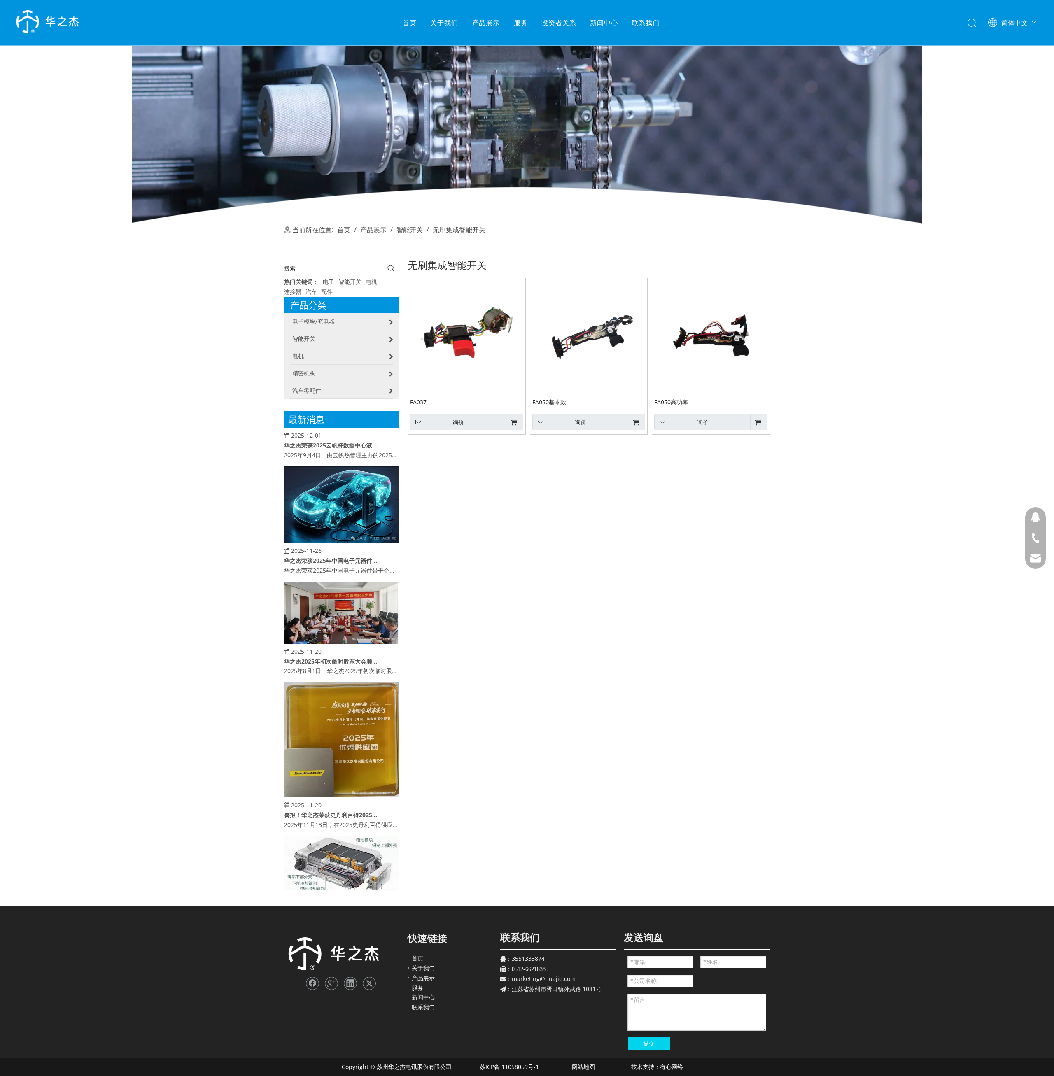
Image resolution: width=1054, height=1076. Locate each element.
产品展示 (486, 22)
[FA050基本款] (589, 336)
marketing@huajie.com (544, 979)
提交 (649, 1043)
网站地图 (582, 1067)
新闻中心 (604, 22)
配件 (327, 292)
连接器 (292, 292)
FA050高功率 (671, 401)
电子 (328, 282)
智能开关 (349, 282)
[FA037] (466, 336)
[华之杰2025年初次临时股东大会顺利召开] (341, 627)
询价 (458, 422)
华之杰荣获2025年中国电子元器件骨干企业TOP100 (330, 546)
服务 (521, 22)
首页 (410, 22)
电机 (371, 282)
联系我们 (646, 22)
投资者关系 (558, 22)
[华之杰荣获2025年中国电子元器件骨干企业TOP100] (341, 527)
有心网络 (674, 1067)
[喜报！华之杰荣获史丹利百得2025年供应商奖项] (341, 781)
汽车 (311, 292)
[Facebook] (312, 983)
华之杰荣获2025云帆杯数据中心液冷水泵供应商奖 (330, 431)
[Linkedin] (350, 983)
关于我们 (444, 22)
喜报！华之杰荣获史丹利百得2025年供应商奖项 (330, 801)
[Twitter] (369, 983)
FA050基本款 (549, 401)
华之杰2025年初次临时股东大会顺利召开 (330, 647)
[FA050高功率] (710, 336)
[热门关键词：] (391, 268)
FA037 (418, 401)
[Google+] (331, 983)
